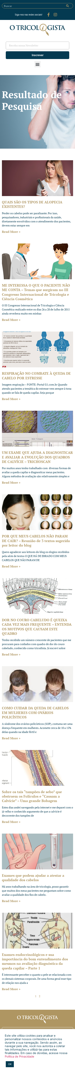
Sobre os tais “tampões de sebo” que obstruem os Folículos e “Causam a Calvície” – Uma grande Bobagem (32, 796)
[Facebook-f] (48, 14)
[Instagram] (55, 14)
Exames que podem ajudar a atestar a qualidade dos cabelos (33, 877)
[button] (37, 64)
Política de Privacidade (19, 1056)
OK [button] (10, 1064)
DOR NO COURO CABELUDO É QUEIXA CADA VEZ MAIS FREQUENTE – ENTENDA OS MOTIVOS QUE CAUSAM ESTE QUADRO (37, 627)
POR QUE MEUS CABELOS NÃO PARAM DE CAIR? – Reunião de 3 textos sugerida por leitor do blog (36, 541)
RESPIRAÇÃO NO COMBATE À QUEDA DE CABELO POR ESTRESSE (36, 375)
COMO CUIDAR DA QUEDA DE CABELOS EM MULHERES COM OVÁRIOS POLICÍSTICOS (35, 712)
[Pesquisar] (67, 5)
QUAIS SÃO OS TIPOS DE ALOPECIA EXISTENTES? (32, 204)
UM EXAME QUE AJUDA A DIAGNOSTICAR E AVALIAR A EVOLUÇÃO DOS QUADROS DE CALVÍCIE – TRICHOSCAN (37, 457)
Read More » (11, 232)
